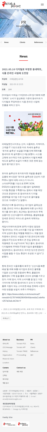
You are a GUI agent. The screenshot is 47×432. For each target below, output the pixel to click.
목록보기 (6, 318)
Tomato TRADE (22, 351)
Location (6, 362)
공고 (31, 355)
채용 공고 (6, 383)
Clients (32, 347)
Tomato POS (21, 343)
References (34, 351)
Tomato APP (21, 347)
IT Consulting (21, 355)
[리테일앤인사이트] (12, 4)
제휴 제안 (20, 371)
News (32, 343)
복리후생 (5, 379)
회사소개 (5, 343)
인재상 (5, 375)
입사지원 (5, 371)
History (5, 351)
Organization (7, 355)
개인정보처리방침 (9, 403)
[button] (1, 42)
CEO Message (7, 347)
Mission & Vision (8, 359)
